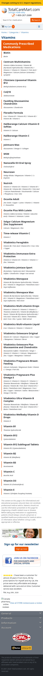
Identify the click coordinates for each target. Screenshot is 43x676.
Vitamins (25, 32)
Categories (14, 32)
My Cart (9, 26)
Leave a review (35, 603)
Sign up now (21, 549)
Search (37, 20)
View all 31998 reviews (19, 603)
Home (4, 32)
